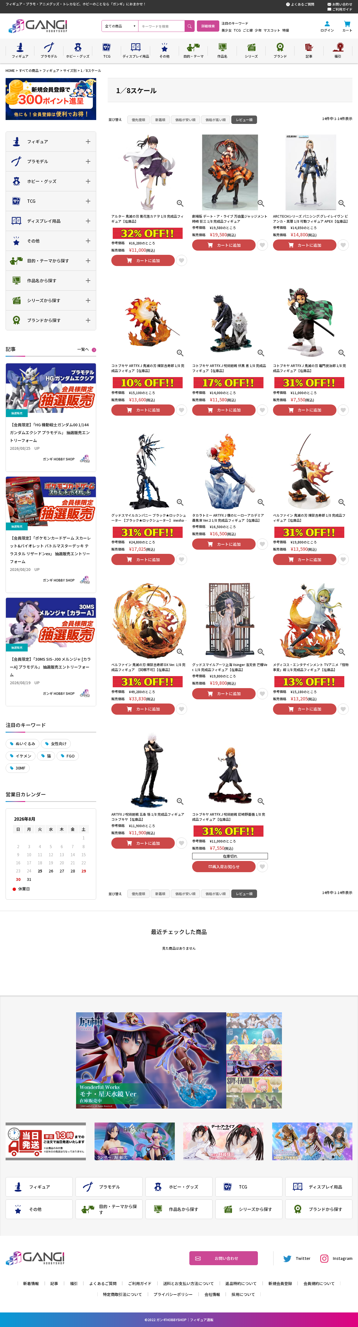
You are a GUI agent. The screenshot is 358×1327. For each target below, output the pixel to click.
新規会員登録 (280, 1283)
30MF (20, 768)
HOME (10, 70)
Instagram (342, 1258)
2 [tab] (254, 1036)
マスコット (271, 30)
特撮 (285, 30)
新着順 (160, 119)
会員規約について (319, 1283)
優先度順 (138, 119)
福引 (74, 1283)
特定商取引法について (122, 1294)
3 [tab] (254, 1052)
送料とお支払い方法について (188, 1283)
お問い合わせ (342, 4)
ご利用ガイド (342, 9)
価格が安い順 (185, 119)
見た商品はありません (179, 948)
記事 (54, 1283)
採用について (243, 1294)
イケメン (23, 756)
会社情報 (212, 1294)
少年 (258, 30)
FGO (71, 756)
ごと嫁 (248, 30)
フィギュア (51, 70)
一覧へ (83, 349)
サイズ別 (70, 70)
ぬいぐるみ (25, 743)
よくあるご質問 (302, 4)
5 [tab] (254, 1084)
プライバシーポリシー (173, 1294)
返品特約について (241, 1283)
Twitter (303, 1258)
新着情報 (31, 1283)
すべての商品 (29, 70)
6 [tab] (254, 1100)
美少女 (227, 30)
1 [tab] (254, 1020)
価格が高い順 (216, 119)
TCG (237, 30)
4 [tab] (254, 1068)
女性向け (59, 743)
